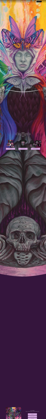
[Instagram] (32, 1)
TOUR (8, 1)
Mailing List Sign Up (39, 1)
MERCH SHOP (5, 1)
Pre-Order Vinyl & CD (32, 416)
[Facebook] (29, 1)
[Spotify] (35, 1)
